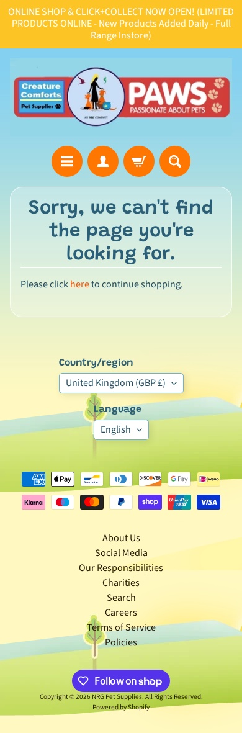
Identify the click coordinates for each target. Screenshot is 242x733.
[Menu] (67, 161)
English (116, 429)
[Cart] (139, 161)
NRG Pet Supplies (117, 696)
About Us (121, 538)
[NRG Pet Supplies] (121, 97)
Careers (121, 612)
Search (121, 598)
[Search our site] (174, 161)
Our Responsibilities (121, 568)
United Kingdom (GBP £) (116, 383)
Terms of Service (121, 627)
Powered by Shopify (121, 707)
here (79, 284)
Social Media (121, 553)
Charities (121, 583)
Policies (121, 642)
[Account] (103, 161)
